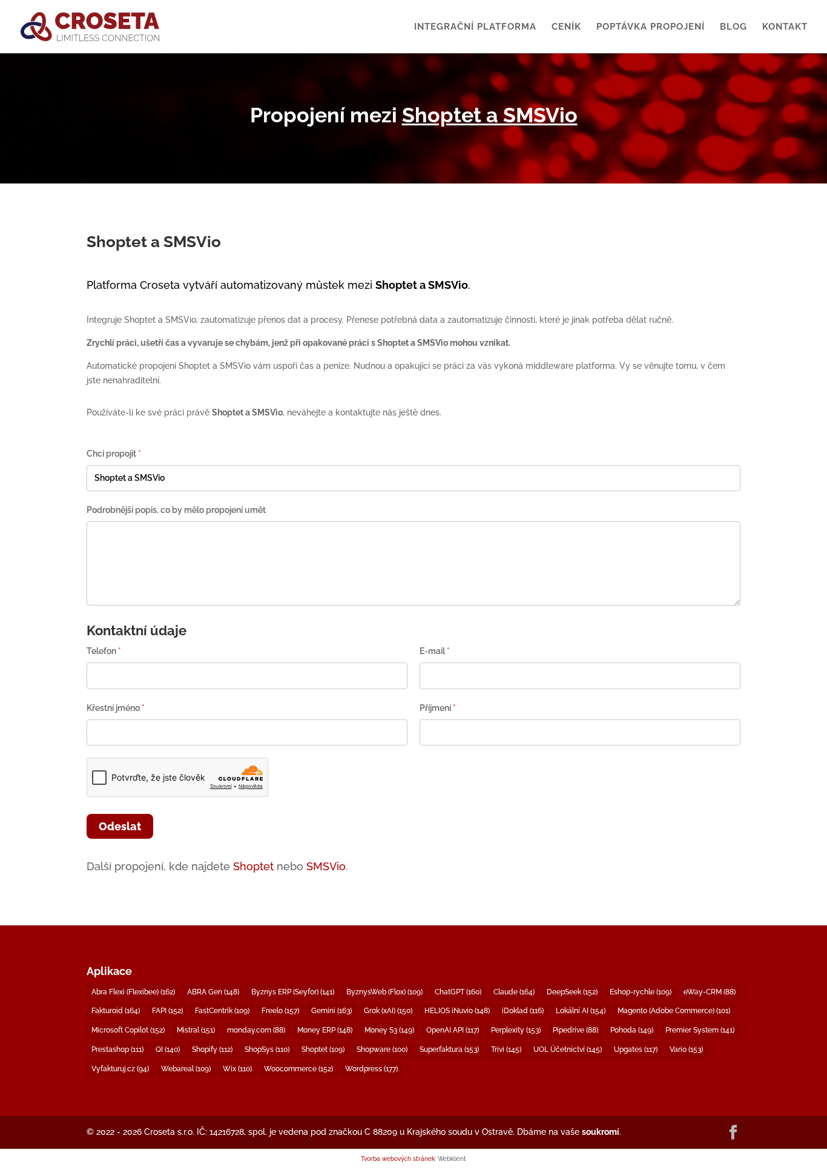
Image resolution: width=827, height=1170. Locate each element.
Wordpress (371, 1069)
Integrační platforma (475, 27)
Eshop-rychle (640, 992)
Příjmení (438, 708)
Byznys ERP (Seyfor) (292, 992)
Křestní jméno (116, 708)
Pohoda (631, 1030)
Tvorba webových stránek (398, 1158)
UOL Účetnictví (567, 1049)
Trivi (506, 1049)
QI (168, 1049)
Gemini (331, 1010)
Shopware (382, 1049)
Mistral (196, 1030)
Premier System (699, 1030)
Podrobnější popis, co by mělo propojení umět (176, 510)
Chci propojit (114, 453)
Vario (686, 1049)
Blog (733, 27)
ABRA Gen (213, 992)
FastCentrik (222, 1010)
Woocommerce (298, 1069)
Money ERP (324, 1030)
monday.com (256, 1030)
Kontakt (785, 27)
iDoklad (523, 1010)
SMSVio (326, 866)
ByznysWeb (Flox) (384, 992)
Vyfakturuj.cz (120, 1069)
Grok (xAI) (388, 1010)
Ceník (566, 27)
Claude (514, 992)
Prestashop (117, 1049)
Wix (237, 1069)
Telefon (104, 651)
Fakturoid (115, 1010)
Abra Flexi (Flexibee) (133, 992)
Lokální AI (580, 1010)
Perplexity (516, 1030)
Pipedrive (575, 1030)
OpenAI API (452, 1030)
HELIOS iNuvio (457, 1010)
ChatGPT (458, 992)
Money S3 (389, 1030)
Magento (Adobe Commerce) (674, 1010)
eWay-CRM (710, 992)
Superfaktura (449, 1049)
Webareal (186, 1069)
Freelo (280, 1010)
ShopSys (267, 1049)
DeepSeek (572, 992)
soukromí (600, 1132)
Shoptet (253, 866)
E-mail (435, 651)
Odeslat (120, 826)
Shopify (212, 1049)
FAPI (167, 1010)
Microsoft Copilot (128, 1030)
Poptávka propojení (650, 27)
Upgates (635, 1049)
